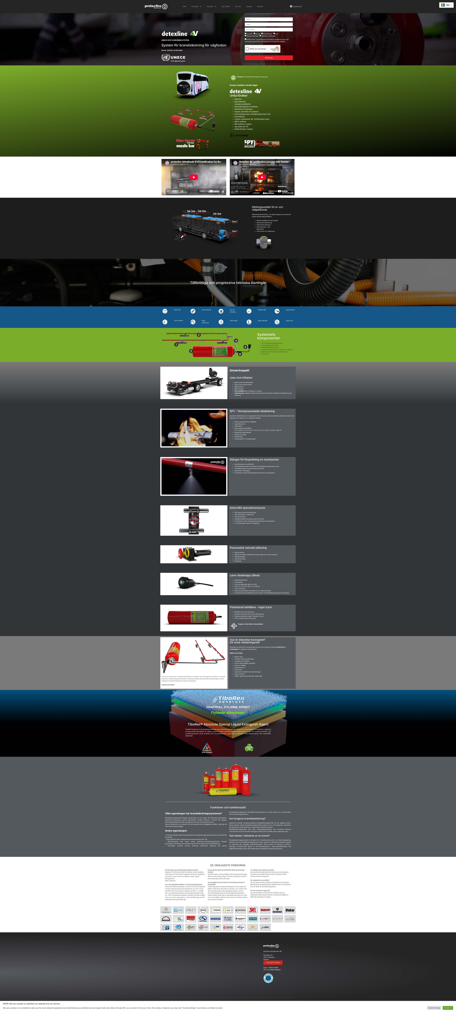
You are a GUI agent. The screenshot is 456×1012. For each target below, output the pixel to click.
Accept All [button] (448, 1008)
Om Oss (238, 6)
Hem (184, 6)
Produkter (195, 6)
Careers (249, 6)
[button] (273, 963)
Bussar (258, 34)
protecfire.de (297, 6)
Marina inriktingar (252, 36)
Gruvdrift (249, 34)
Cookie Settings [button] (434, 1008)
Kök (276, 34)
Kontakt (260, 6)
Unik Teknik (225, 6)
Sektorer (210, 6)
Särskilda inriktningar (268, 36)
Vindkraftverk (267, 34)
